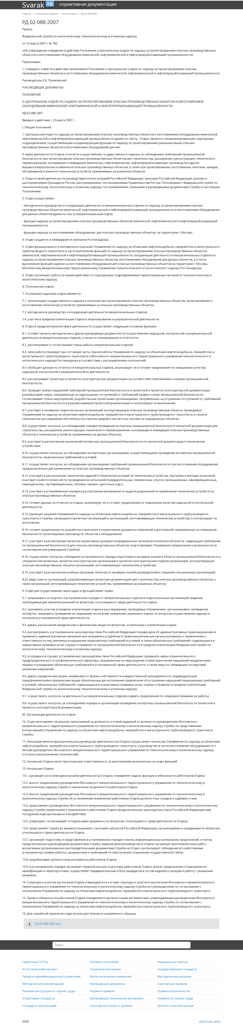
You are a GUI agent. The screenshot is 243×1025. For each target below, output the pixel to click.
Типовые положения (104, 962)
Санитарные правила (172, 984)
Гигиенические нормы (105, 969)
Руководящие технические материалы (117, 998)
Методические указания (174, 976)
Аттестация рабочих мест (40, 969)
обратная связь (210, 1021)
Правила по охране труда (175, 998)
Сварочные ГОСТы (35, 962)
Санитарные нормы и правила (111, 1006)
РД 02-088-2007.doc (48, 924)
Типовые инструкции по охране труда (48, 991)
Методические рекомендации (43, 984)
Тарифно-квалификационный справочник (51, 976)
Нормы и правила (102, 991)
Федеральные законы (172, 962)
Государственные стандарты (177, 969)
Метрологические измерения (110, 976)
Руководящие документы (107, 984)
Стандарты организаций (39, 1006)
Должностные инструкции (175, 1006)
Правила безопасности (173, 991)
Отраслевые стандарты (38, 998)
